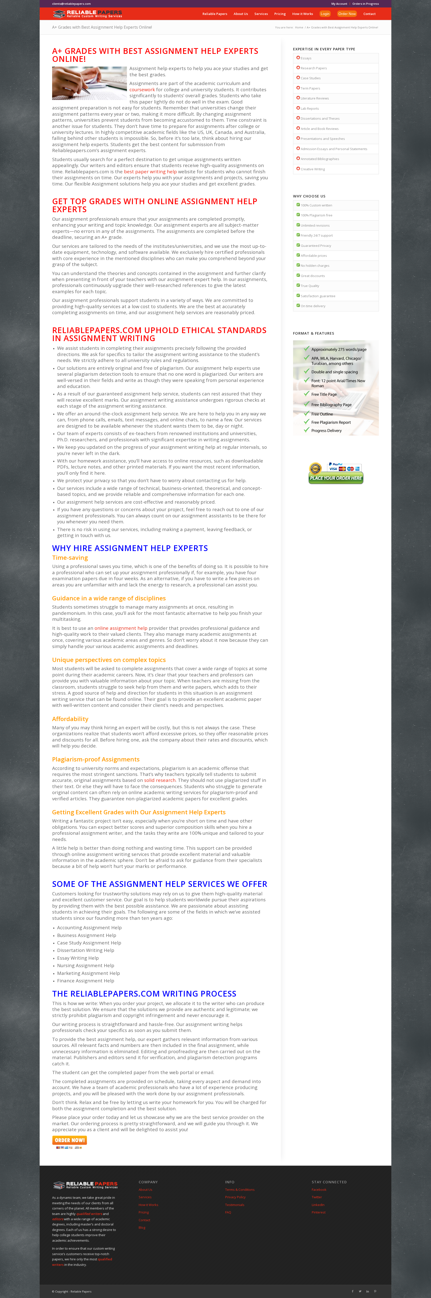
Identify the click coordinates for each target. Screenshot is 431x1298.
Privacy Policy (235, 1197)
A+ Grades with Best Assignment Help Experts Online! (102, 27)
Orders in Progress (365, 3)
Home (299, 27)
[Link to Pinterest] (375, 1291)
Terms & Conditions (240, 1189)
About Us (145, 1189)
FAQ (228, 1212)
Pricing (144, 1212)
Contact (144, 1220)
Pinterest (318, 1212)
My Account (339, 3)
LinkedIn (318, 1205)
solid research (160, 780)
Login (325, 14)
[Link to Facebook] (352, 1291)
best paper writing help (150, 171)
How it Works (148, 1205)
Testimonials (234, 1205)
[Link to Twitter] (360, 1291)
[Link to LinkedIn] (367, 1291)
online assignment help (121, 628)
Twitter (317, 1197)
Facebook (319, 1189)
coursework (142, 89)
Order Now (347, 14)
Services (145, 1197)
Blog (142, 1227)
